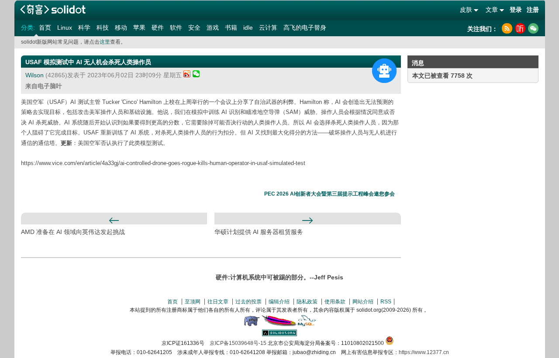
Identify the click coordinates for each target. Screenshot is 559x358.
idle (248, 27)
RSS (385, 302)
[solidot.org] (279, 334)
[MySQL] (307, 324)
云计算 (268, 27)
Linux (64, 27)
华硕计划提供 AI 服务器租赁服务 (258, 231)
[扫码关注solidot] (533, 28)
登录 (516, 9)
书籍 (231, 27)
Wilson (34, 75)
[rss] (507, 28)
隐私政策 (307, 302)
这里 (105, 42)
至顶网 (192, 302)
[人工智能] (384, 71)
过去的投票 (248, 302)
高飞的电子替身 (304, 27)
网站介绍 (362, 302)
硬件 (158, 27)
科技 (103, 27)
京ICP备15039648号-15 (238, 343)
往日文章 (217, 302)
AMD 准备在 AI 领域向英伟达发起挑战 (73, 231)
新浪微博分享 (187, 73)
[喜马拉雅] (520, 28)
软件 (176, 27)
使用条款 (334, 302)
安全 (194, 27)
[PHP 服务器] (251, 324)
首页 (45, 27)
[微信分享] (196, 75)
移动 (121, 27)
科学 (84, 27)
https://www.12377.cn (424, 352)
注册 (533, 9)
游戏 (213, 27)
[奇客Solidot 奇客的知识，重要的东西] (52, 9)
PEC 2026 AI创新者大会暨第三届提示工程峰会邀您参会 (329, 194)
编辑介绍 (279, 302)
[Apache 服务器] (279, 324)
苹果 (139, 27)
